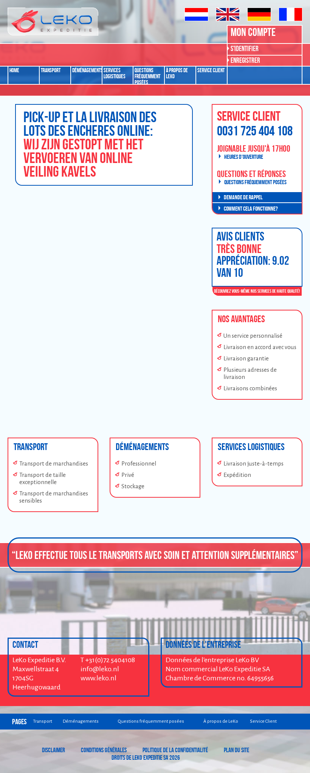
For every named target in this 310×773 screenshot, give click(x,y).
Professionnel (138, 464)
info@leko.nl (100, 669)
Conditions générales (104, 750)
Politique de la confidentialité (175, 750)
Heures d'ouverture (243, 157)
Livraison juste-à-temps (253, 464)
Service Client (211, 70)
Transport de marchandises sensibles (53, 497)
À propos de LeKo (177, 73)
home (14, 70)
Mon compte (253, 32)
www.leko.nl (98, 678)
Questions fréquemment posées (147, 75)
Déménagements (87, 70)
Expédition (237, 475)
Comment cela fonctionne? (251, 208)
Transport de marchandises (53, 464)
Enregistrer (245, 60)
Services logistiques (115, 73)
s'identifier (245, 49)
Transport (50, 70)
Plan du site (236, 750)
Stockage (132, 486)
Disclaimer (53, 750)
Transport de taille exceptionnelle (42, 478)
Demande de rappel (243, 197)
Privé (127, 475)
